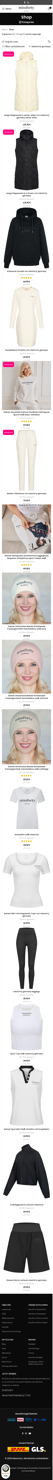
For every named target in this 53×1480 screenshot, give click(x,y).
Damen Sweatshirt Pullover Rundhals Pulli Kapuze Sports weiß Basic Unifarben (27, 413)
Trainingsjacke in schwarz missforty (26, 1204)
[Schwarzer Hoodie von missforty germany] (26, 238)
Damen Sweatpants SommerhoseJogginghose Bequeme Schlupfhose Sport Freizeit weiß (26, 557)
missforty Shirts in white (38, 1318)
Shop (4, 1348)
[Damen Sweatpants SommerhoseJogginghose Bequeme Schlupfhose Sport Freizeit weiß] (26, 529)
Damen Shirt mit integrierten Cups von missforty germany (26, 914)
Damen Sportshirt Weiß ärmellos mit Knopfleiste (26, 1129)
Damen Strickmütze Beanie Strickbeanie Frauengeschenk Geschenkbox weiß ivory (26, 627)
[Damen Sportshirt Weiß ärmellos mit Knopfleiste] (26, 1096)
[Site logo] (26, 8)
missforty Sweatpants (37, 1314)
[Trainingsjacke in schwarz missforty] (26, 1171)
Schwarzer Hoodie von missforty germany (26, 271)
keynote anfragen (35, 1357)
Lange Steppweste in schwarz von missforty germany (26, 194)
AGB (4, 1314)
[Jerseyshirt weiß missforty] (26, 807)
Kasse (4, 1357)
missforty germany (41, 46)
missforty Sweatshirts (37, 1309)
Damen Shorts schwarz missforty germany (27, 1280)
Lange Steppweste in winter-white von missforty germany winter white (26, 116)
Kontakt (5, 1327)
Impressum (6, 1309)
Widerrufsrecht (8, 1318)
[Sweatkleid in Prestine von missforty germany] (26, 316)
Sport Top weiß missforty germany (26, 1053)
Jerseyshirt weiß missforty (26, 834)
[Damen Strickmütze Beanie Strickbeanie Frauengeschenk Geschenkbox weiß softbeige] (26, 737)
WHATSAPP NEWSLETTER (16, 1395)
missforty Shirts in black (37, 1322)
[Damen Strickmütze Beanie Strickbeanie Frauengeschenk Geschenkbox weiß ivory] (26, 598)
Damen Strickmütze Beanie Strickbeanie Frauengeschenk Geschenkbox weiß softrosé (26, 696)
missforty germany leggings (26, 991)
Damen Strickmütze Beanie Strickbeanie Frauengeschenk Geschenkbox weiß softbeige (26, 767)
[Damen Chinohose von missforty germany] (26, 460)
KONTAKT (7, 1390)
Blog (4, 1344)
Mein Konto (6, 1362)
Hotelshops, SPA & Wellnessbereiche (36, 1363)
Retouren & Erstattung (11, 1331)
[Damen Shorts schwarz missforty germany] (26, 1247)
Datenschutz (7, 1322)
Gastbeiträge (33, 1348)
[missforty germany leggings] (26, 958)
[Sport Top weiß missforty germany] (26, 1027)
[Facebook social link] (24, 2)
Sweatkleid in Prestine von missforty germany (26, 350)
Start (4, 29)
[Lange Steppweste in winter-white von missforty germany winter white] (26, 82)
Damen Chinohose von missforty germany (26, 493)
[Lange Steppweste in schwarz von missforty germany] (26, 160)
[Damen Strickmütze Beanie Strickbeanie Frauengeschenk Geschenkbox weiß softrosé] (26, 667)
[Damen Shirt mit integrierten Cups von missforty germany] (26, 880)
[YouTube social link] (30, 1433)
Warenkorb (6, 1353)
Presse (31, 1353)
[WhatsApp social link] (28, 2)
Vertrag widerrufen (9, 1366)
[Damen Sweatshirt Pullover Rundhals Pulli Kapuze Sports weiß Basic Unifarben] (26, 385)
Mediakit (31, 1344)
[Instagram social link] (26, 1433)
